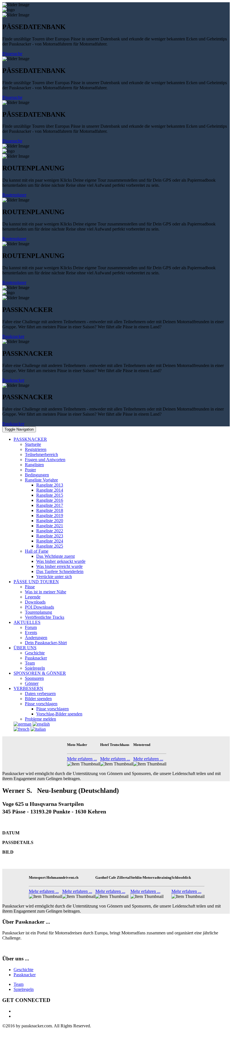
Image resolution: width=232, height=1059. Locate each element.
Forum (31, 627)
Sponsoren (34, 678)
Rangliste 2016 (49, 500)
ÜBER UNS (25, 647)
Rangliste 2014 (49, 490)
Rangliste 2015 (49, 495)
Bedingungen (37, 474)
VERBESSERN (28, 688)
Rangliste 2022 (49, 530)
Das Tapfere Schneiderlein (59, 571)
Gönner (31, 683)
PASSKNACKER (30, 439)
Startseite (33, 444)
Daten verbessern (40, 693)
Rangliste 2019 (49, 515)
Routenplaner (14, 194)
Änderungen (36, 637)
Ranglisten (34, 464)
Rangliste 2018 (49, 510)
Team (30, 663)
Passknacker (13, 336)
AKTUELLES (27, 622)
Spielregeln (35, 668)
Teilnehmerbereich (41, 454)
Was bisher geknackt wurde (60, 561)
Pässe (30, 586)
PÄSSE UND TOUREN (36, 581)
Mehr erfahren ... (82, 758)
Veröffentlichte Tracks (44, 617)
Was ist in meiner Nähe (45, 591)
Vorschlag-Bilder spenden (59, 713)
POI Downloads (39, 607)
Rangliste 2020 (49, 520)
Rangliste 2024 (49, 541)
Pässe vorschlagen (41, 703)
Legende (32, 596)
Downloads (35, 602)
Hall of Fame (36, 551)
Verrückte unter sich (54, 576)
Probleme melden (40, 719)
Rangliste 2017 (49, 505)
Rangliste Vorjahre (41, 480)
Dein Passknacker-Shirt (46, 642)
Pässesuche (12, 53)
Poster (30, 469)
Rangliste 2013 (49, 485)
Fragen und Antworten (45, 459)
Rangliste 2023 (49, 535)
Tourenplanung (38, 612)
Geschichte (35, 652)
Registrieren (35, 449)
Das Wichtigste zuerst (55, 556)
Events (31, 632)
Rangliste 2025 (49, 546)
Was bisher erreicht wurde (59, 566)
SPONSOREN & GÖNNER (40, 673)
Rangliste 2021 (49, 525)
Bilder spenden (38, 698)
